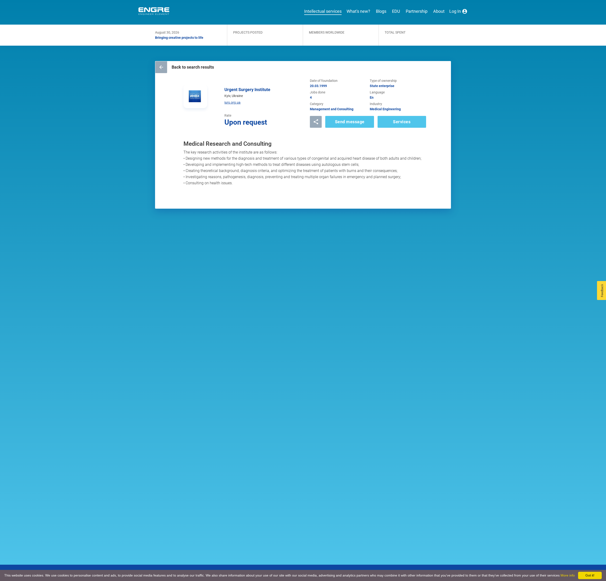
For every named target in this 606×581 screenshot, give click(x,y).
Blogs (381, 11)
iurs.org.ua (232, 102)
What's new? (358, 11)
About (439, 11)
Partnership (417, 11)
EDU (396, 11)
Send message (350, 121)
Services (401, 121)
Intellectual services (323, 11)
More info (568, 575)
